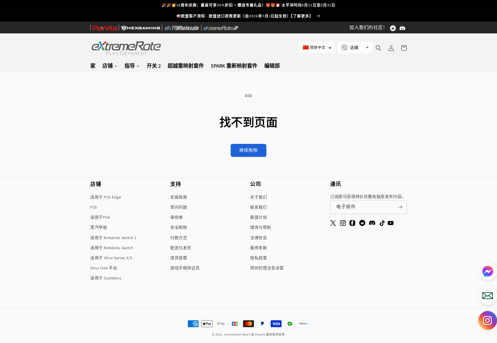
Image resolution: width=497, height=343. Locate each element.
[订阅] (400, 207)
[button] (317, 47)
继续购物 (248, 150)
